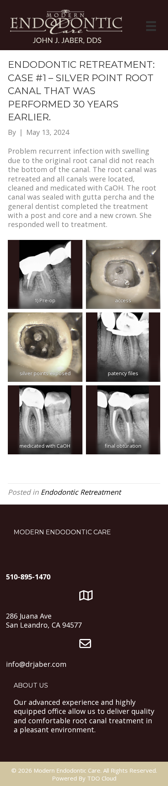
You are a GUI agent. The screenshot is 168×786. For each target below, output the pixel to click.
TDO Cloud (101, 778)
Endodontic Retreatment (81, 492)
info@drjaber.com (36, 664)
